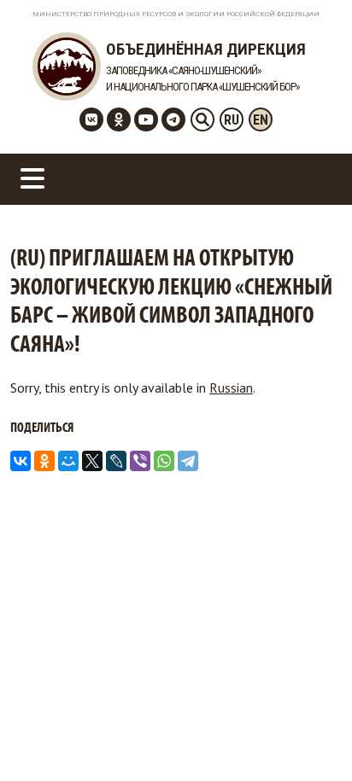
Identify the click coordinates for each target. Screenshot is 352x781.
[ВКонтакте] (20, 461)
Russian (231, 387)
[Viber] (140, 461)
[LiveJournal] (116, 461)
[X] (92, 461)
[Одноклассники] (44, 461)
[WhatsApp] (164, 461)
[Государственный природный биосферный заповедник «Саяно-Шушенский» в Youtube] (146, 119)
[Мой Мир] (68, 461)
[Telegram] (188, 461)
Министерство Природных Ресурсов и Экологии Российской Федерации (176, 14)
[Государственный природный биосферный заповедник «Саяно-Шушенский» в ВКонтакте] (91, 119)
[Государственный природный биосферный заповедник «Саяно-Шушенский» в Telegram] (173, 119)
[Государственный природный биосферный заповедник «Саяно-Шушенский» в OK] (119, 119)
